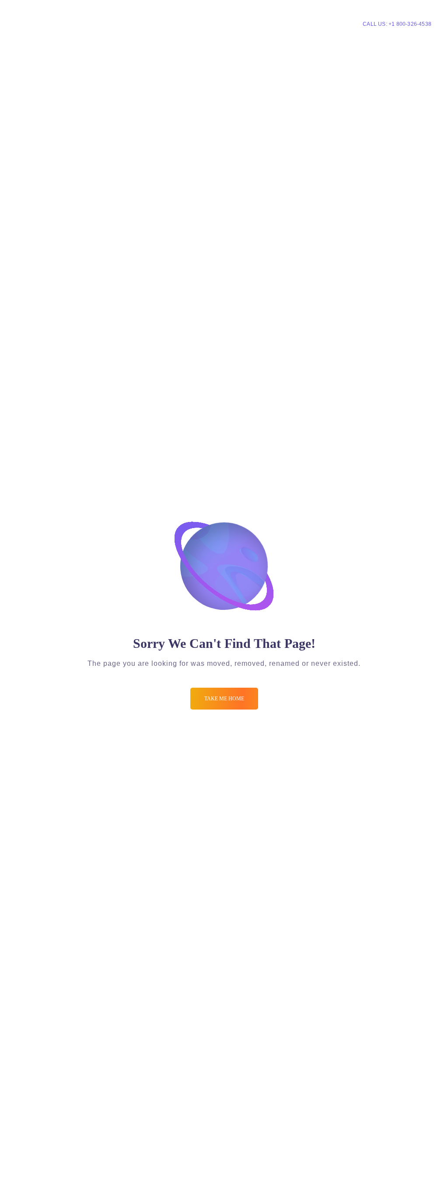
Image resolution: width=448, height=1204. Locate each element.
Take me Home (224, 699)
